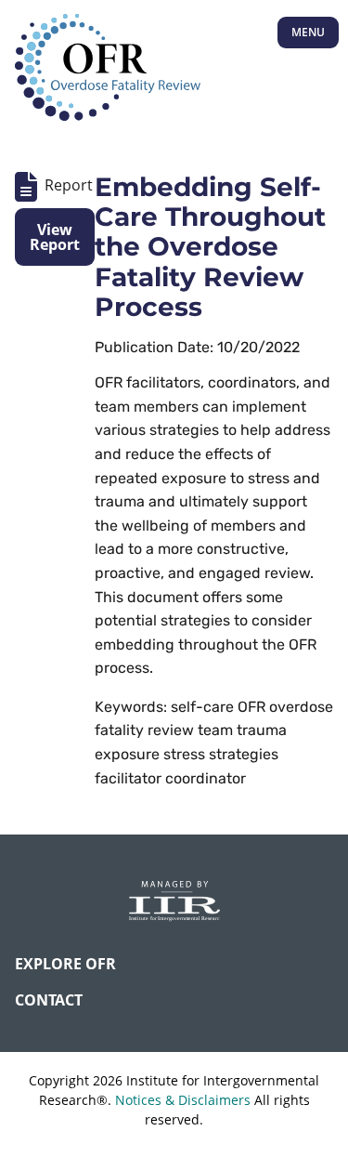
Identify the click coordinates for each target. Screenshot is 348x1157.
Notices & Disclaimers (183, 1100)
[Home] (107, 68)
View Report (55, 237)
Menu (308, 32)
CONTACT (49, 1000)
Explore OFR (65, 963)
